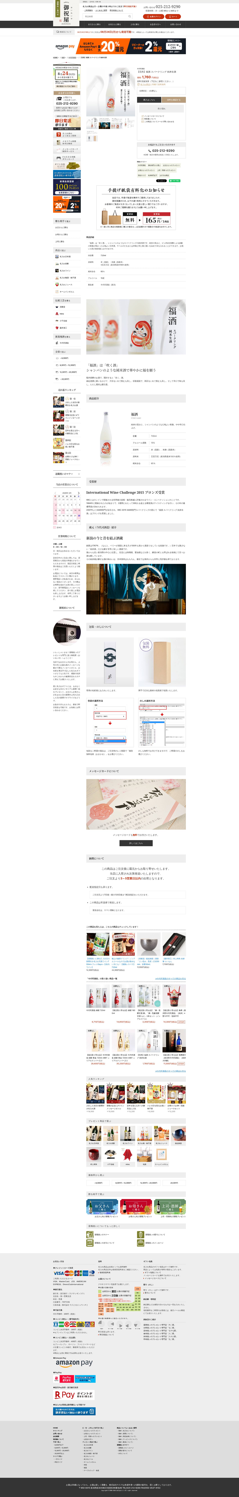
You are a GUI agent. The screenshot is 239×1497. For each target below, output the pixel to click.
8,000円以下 (152, 175)
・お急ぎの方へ (87, 1439)
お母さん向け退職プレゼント (140, 1216)
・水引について (122, 1453)
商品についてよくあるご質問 (127, 1428)
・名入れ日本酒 (87, 1445)
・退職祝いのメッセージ (125, 1448)
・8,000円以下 (58, 1445)
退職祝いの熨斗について (155, 1234)
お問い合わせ (175, 24)
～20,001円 (64, 379)
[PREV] (55, 493)
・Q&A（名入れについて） (126, 1431)
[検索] (130, 16)
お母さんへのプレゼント (146, 170)
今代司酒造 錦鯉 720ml (95, 1010)
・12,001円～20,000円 (61, 1451)
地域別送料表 (105, 1272)
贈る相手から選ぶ (154, 165)
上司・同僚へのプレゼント (166, 170)
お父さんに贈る (94, 24)
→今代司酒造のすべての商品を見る (170, 978)
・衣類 (84, 1465)
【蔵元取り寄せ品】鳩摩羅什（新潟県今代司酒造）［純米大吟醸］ (174, 1058)
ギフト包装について (153, 1272)
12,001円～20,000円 (148, 1183)
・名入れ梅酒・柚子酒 (90, 1453)
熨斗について (150, 1293)
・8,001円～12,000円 (60, 1448)
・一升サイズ (57, 1459)
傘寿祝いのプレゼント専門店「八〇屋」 (159, 1333)
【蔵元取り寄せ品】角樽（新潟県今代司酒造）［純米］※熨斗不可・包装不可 (174, 1013)
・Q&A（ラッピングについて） (127, 1439)
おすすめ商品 (164, 175)
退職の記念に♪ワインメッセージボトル (72, 418)
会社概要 (56, 1436)
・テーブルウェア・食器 (90, 1470)
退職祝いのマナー (102, 1234)
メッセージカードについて (154, 116)
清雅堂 (62, 307)
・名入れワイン (87, 1451)
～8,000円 (98, 1183)
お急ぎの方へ (155, 24)
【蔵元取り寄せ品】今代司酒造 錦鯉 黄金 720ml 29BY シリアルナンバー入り (98, 1058)
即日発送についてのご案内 (66, 86)
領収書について (150, 119)
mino (62, 314)
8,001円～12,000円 (123, 1183)
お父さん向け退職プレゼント (106, 1216)
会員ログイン (155, 16)
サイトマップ (57, 1431)
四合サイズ (142, 175)
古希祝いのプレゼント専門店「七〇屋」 (159, 1328)
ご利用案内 (88, 10)
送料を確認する (174, 100)
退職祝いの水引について (104, 1243)
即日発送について (116, 10)
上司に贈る (134, 24)
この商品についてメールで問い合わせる (159, 122)
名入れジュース (66, 284)
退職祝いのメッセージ (154, 1243)
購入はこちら (149, 100)
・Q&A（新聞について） (125, 1434)
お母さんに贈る (114, 24)
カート (174, 16)
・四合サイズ (57, 1462)
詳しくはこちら (136, 843)
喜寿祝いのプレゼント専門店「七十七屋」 (160, 1330)
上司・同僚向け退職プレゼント (173, 1216)
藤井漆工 (63, 328)
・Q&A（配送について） (125, 1442)
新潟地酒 (62, 336)
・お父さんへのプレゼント (91, 1431)
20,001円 (174, 1183)
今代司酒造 (141, 69)
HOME (55, 1428)
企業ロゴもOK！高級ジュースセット (72, 459)
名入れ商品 (145, 84)
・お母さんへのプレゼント (91, 1434)
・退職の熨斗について (124, 1451)
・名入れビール (87, 1459)
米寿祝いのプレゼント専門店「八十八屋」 (160, 1336)
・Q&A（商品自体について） (127, 1436)
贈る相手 (62, 221)
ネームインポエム (67, 291)
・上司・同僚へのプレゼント (92, 1436)
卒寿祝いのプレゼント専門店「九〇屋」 (159, 1339)
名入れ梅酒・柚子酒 (68, 278)
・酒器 (84, 1468)
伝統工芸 (62, 300)
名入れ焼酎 (64, 263)
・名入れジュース (88, 1456)
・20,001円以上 (58, 1453)
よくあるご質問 (101, 10)
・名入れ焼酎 (86, 1448)
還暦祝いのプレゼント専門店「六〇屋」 (159, 1325)
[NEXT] (78, 493)
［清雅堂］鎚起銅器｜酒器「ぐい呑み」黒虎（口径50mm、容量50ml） (148, 961)
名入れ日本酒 (65, 256)
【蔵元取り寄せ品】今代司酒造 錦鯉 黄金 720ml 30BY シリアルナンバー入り (123, 1058)
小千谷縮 (63, 321)
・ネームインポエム (89, 1462)
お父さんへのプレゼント (171, 165)
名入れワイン (65, 270)
